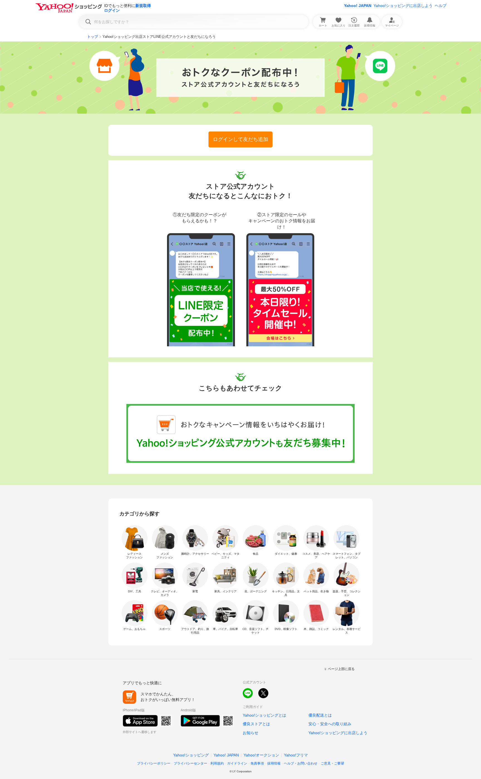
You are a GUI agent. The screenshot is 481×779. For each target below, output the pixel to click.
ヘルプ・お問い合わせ (300, 763)
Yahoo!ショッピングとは (264, 715)
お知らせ (250, 733)
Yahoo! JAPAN (357, 5)
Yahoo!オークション (261, 755)
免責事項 (257, 763)
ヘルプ (440, 5)
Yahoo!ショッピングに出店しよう (403, 5)
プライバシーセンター (190, 763)
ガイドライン (237, 763)
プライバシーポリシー (153, 763)
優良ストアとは (256, 724)
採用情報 (274, 763)
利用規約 (217, 763)
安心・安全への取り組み (329, 724)
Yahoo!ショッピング (191, 755)
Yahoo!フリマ (296, 755)
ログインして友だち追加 (240, 139)
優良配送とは (320, 715)
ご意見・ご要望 (332, 763)
